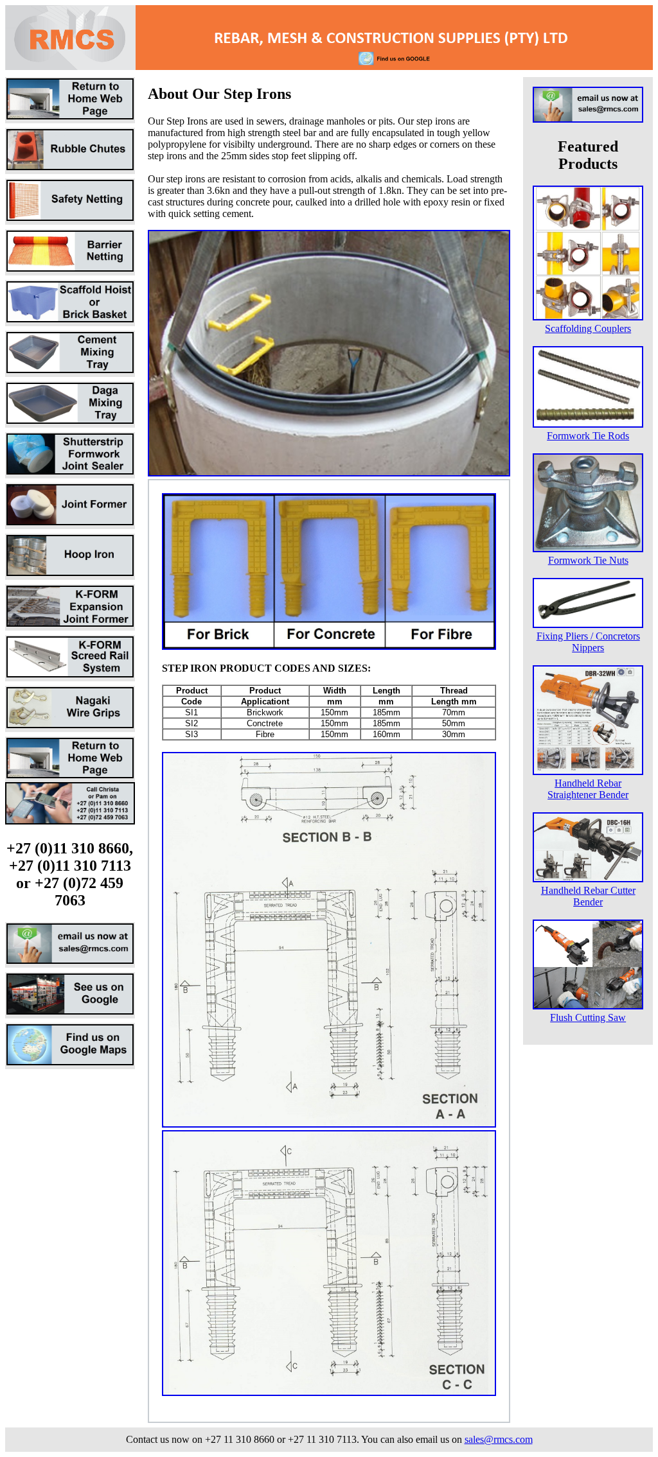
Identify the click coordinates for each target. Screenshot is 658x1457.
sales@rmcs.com (499, 1439)
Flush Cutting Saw (588, 1017)
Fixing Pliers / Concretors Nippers (588, 642)
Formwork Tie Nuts (588, 560)
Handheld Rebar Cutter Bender (588, 896)
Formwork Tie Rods (588, 435)
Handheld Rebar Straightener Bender (587, 789)
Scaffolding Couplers (588, 328)
